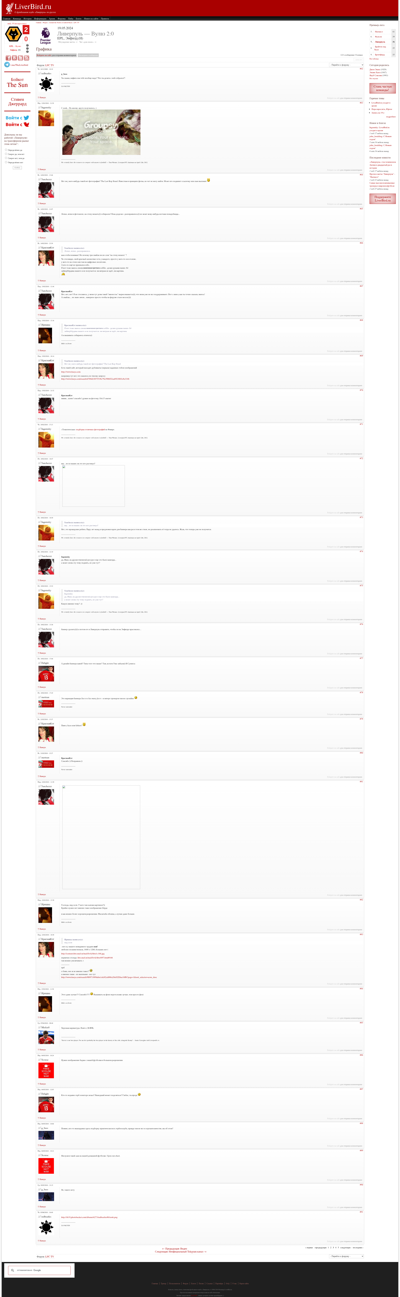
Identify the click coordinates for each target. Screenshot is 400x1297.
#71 (361, 424)
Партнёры (219, 1283)
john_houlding (376, 136)
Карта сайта (244, 1283)
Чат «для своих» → (87, 41)
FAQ (228, 1283)
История (27, 18)
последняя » (358, 1247)
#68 (361, 320)
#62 (361, 68)
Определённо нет (15, 162)
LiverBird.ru (33, 6)
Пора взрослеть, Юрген (382, 109)
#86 (361, 1055)
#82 (361, 899)
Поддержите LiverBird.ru (383, 198)
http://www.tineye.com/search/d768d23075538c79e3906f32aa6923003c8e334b (95, 378)
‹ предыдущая (320, 1247)
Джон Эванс (375, 69)
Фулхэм (378, 36)
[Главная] (9, 7)
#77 (361, 658)
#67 (361, 286)
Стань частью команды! (383, 88)
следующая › (345, 1247)
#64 (361, 174)
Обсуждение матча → (67, 41)
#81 (361, 781)
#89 (361, 1150)
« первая (309, 1247)
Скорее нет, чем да (16, 158)
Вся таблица (374, 59)
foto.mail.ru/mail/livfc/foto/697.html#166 (95, 957)
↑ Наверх (42, 97)
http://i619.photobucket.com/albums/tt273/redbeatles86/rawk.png (89, 1217)
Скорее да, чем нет (16, 154)
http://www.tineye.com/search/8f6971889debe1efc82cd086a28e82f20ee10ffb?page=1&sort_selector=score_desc (109, 977)
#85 (361, 1022)
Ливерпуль (380, 41)
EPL (11, 46)
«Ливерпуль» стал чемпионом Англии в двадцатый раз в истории (383, 164)
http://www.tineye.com (70, 371)
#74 (361, 551)
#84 (361, 988)
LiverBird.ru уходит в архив (380, 129)
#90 (361, 1184)
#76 (361, 624)
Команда (17, 18)
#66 (361, 242)
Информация (40, 18)
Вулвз (18, 46)
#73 (361, 517)
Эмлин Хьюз (375, 72)
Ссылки (209, 1283)
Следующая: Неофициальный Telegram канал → (180, 1251)
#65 (361, 208)
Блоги (78, 18)
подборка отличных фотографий (90, 429)
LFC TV (76, 22)
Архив (52, 18)
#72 (361, 458)
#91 (361, 1211)
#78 (361, 692)
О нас (234, 1283)
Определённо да (15, 150)
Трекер (163, 1283)
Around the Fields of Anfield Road (60, 22)
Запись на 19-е (378, 112)
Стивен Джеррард (17, 101)
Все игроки (374, 78)
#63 (361, 102)
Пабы (70, 18)
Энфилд (14, 49)
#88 (361, 1123)
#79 (361, 718)
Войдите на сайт (44, 55)
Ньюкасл (379, 31)
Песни (201, 1283)
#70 (361, 390)
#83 (361, 934)
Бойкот (17, 82)
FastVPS (194, 1295)
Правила (105, 18)
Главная (6, 18)
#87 (361, 1089)
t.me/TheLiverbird (19, 64)
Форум (45, 22)
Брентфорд (380, 54)
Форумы (61, 18)
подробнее (391, 116)
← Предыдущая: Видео (174, 1248)
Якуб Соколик (376, 75)
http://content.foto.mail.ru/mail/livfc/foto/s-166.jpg (83, 953)
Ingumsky (374, 127)
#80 (361, 752)
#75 (361, 585)
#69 (361, 355)
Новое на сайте (91, 18)
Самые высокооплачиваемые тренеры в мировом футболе (382, 184)
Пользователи (174, 1283)
